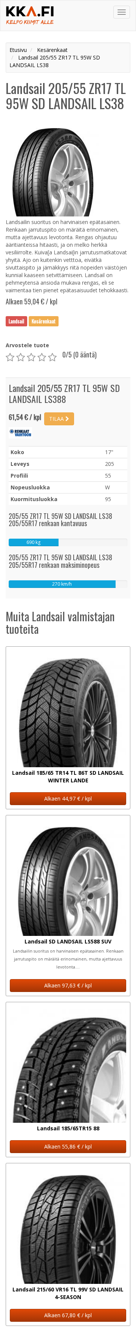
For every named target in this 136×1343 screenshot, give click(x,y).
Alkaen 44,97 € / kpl (68, 798)
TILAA (57, 418)
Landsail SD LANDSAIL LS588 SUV (68, 941)
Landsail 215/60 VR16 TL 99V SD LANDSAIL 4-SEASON (68, 1293)
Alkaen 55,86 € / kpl (68, 1146)
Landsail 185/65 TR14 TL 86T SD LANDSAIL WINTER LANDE (68, 776)
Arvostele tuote (27, 345)
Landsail (16, 321)
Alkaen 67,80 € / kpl (68, 1315)
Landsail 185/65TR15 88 (68, 1128)
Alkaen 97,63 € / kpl (68, 985)
